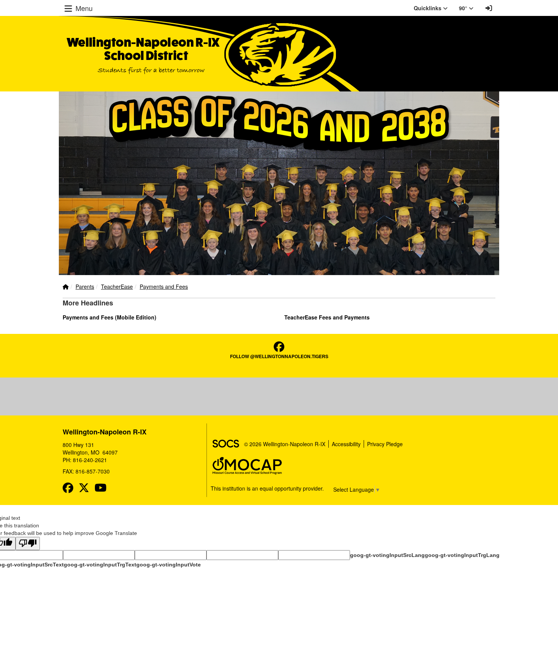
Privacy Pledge (385, 444)
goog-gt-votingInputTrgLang (462, 555)
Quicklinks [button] (428, 8)
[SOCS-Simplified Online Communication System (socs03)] (225, 444)
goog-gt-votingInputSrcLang (387, 555)
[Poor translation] (28, 543)
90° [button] (464, 8)
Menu (83, 8)
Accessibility (346, 444)
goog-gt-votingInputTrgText (100, 565)
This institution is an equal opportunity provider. (267, 488)
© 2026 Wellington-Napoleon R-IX (284, 444)
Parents (85, 286)
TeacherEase (117, 286)
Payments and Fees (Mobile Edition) (109, 317)
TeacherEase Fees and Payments (327, 317)
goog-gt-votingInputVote (168, 565)
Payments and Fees (164, 286)
